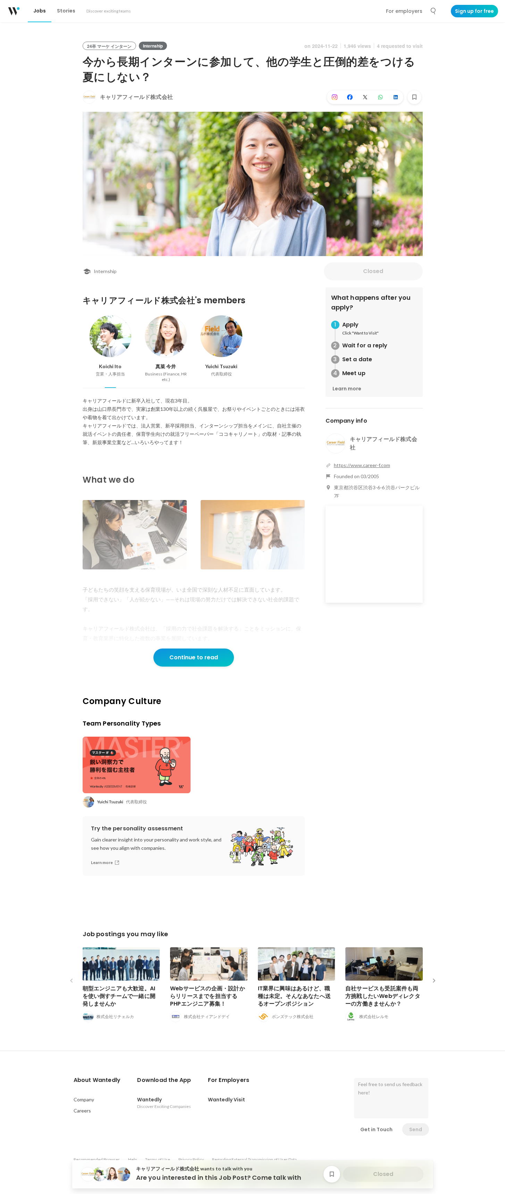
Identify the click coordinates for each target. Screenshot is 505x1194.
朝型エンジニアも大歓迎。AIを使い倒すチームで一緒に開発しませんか (119, 996)
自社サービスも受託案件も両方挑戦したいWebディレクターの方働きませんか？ (382, 996)
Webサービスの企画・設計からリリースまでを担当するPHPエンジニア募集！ (207, 996)
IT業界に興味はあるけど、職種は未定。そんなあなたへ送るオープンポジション (294, 996)
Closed (373, 271)
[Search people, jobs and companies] (433, 11)
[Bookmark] (414, 97)
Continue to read (193, 657)
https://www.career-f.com (362, 465)
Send (415, 1129)
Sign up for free (474, 11)
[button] (97, 1080)
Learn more (347, 388)
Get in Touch (376, 1129)
